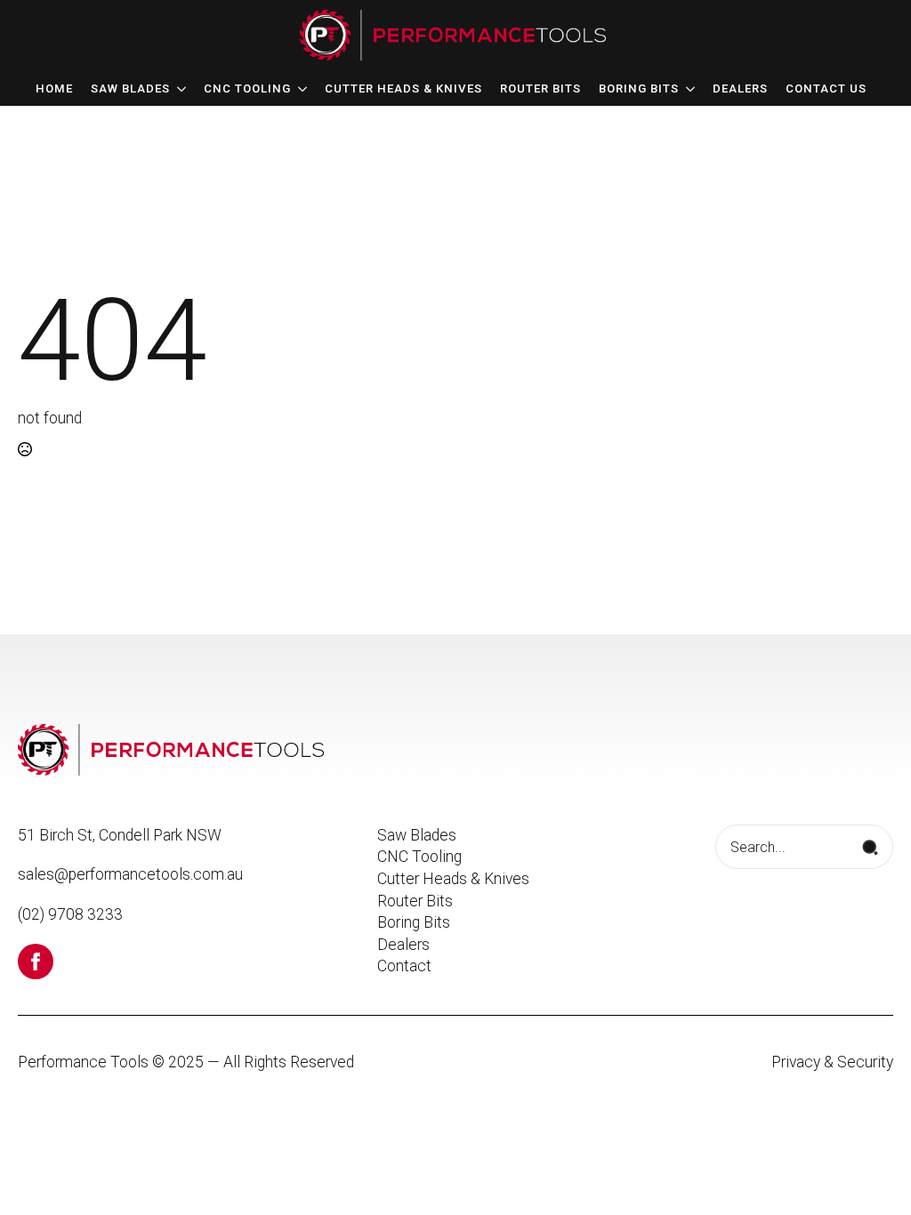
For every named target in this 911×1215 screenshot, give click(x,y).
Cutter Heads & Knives (403, 89)
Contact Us (826, 89)
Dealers (740, 89)
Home (54, 89)
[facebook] (35, 961)
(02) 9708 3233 (70, 914)
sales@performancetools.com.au (130, 874)
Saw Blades (130, 89)
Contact (404, 966)
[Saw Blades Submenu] (178, 89)
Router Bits (540, 89)
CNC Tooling (247, 89)
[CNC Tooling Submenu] (299, 89)
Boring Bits (639, 89)
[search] (870, 847)
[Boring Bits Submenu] (687, 89)
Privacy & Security (832, 1062)
